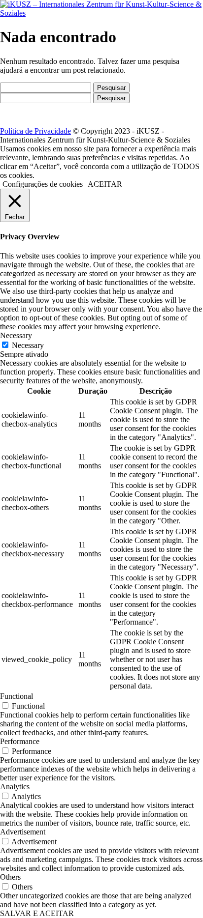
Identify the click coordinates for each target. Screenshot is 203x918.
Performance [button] (19, 741)
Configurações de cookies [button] (42, 184)
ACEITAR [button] (105, 184)
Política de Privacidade (35, 131)
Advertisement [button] (22, 832)
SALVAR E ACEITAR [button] (37, 913)
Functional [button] (16, 696)
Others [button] (10, 877)
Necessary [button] (16, 335)
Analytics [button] (15, 786)
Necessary (28, 345)
